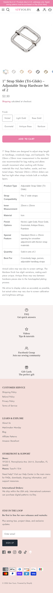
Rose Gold (36, 118)
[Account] (44, 10)
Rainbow (41, 126)
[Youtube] (9, 552)
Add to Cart (26, 139)
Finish (5, 112)
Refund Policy (8, 396)
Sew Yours (12, 583)
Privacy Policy (8, 401)
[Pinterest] (20, 552)
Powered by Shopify (24, 583)
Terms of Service (9, 405)
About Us (6, 423)
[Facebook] (4, 552)
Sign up (10, 543)
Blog (4, 432)
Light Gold (21, 118)
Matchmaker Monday (11, 427)
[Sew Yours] (23, 9)
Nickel (7, 118)
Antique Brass (25, 126)
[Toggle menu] (3, 10)
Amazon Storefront (10, 441)
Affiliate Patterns (9, 436)
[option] (26, 39)
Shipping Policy (9, 392)
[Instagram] (14, 552)
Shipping (6, 101)
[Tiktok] (25, 552)
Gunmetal (9, 126)
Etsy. (35, 494)
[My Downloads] (37, 10)
